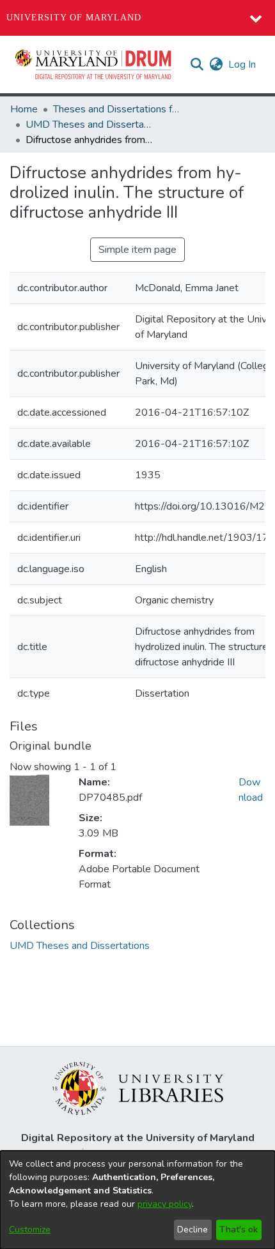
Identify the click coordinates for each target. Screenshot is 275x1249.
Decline (192, 1229)
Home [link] (24, 109)
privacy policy (165, 1204)
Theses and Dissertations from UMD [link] (117, 109)
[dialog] (137, 1200)
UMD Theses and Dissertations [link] (89, 124)
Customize (30, 1229)
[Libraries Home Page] (138, 1087)
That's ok (238, 1229)
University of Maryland (73, 17)
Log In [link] (242, 64)
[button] (94, 64)
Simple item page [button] (137, 250)
